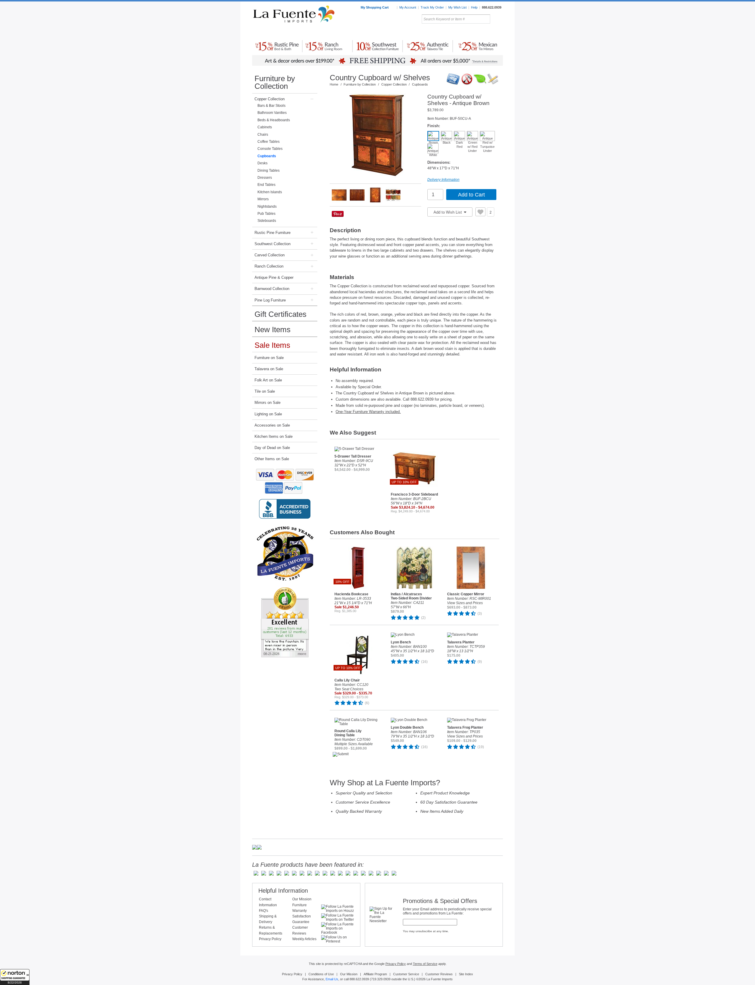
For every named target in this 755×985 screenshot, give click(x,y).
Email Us (332, 979)
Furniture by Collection (275, 82)
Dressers (264, 178)
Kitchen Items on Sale (274, 436)
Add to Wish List (448, 212)
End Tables (266, 185)
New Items (272, 329)
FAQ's (263, 911)
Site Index (466, 974)
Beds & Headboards (273, 120)
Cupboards (266, 156)
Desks (262, 163)
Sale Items (489, 32)
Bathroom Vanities (272, 113)
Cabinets (264, 127)
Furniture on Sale (269, 357)
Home (334, 84)
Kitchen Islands (269, 192)
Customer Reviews (439, 974)
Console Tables (270, 149)
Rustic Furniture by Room (323, 32)
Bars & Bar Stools (271, 106)
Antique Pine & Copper (274, 277)
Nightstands (267, 206)
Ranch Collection (269, 266)
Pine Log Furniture (270, 300)
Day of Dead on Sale (272, 447)
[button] (14, 977)
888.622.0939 (491, 7)
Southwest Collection (272, 244)
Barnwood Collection (272, 288)
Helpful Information (283, 890)
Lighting (463, 32)
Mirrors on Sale (267, 402)
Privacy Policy (270, 939)
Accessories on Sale (272, 425)
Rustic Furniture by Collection (277, 32)
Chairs (262, 134)
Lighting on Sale (268, 414)
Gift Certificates (280, 314)
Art (391, 32)
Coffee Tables (268, 142)
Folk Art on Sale (268, 380)
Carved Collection (270, 255)
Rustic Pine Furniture (272, 232)
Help (474, 7)
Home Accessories (364, 32)
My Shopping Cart (375, 7)
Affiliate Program (375, 974)
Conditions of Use (321, 974)
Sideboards (266, 221)
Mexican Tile (404, 32)
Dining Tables (268, 170)
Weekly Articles (304, 939)
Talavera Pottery (421, 32)
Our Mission (301, 899)
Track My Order (432, 7)
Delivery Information (443, 180)
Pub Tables (266, 214)
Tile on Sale (265, 391)
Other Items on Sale (272, 459)
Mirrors (263, 199)
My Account (407, 7)
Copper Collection (270, 99)
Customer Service (406, 974)
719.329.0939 (380, 979)
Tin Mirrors (442, 32)
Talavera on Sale (269, 369)
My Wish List (457, 7)
